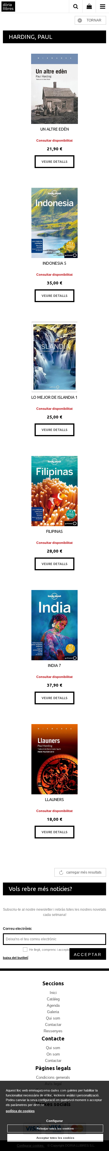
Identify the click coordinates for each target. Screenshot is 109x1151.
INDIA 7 (54, 665)
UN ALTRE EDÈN (54, 129)
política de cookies (20, 1111)
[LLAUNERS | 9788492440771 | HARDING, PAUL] (54, 759)
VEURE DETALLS (54, 161)
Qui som (53, 1018)
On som (53, 1054)
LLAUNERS (54, 799)
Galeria (53, 1012)
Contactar (53, 1024)
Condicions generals (53, 1077)
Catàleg (53, 999)
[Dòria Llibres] (8, 7)
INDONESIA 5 (54, 263)
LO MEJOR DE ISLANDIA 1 (54, 397)
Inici (53, 993)
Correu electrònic (17, 929)
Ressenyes (53, 1031)
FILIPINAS (54, 531)
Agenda (53, 1005)
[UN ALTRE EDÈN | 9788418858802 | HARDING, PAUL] (54, 89)
